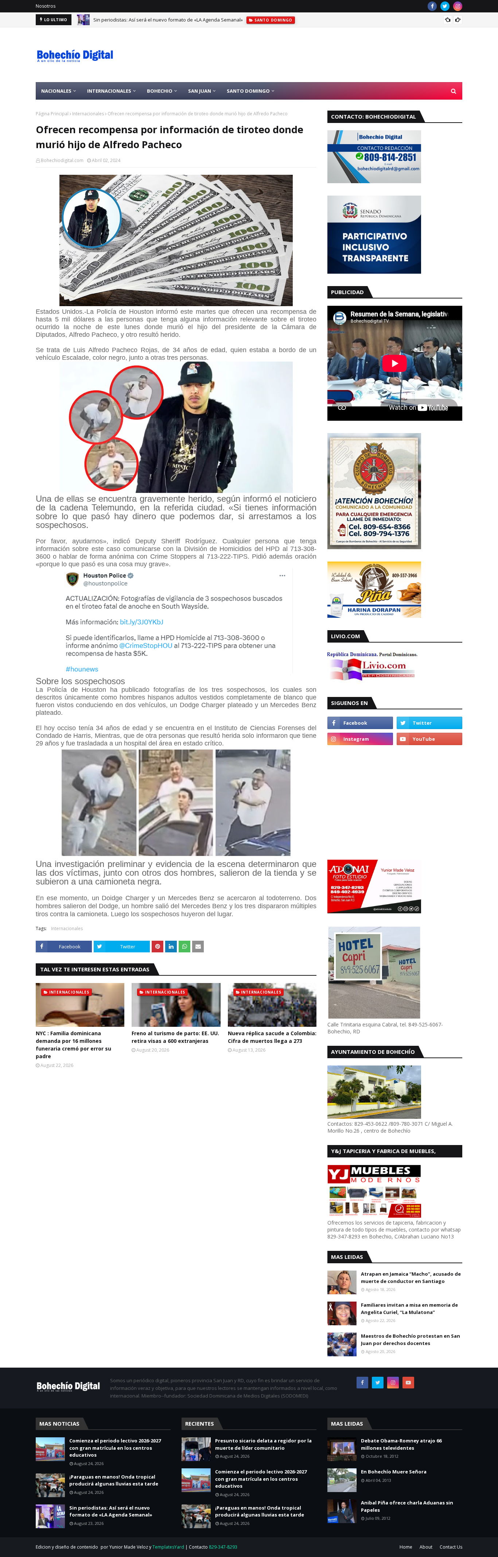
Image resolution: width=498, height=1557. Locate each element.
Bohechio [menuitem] (159, 91)
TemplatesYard (168, 1547)
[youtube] (429, 739)
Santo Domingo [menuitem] (248, 91)
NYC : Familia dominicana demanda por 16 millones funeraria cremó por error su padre (73, 1045)
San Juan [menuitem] (199, 91)
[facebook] (432, 6)
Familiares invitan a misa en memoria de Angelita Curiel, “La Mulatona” (409, 1308)
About (426, 1547)
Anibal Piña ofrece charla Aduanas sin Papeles (407, 1506)
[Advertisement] (329, 54)
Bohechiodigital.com (62, 160)
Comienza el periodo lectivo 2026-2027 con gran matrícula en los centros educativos (115, 1447)
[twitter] (445, 6)
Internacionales (88, 114)
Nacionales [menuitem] (56, 91)
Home (406, 1547)
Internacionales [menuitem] (109, 91)
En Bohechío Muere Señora (394, 1471)
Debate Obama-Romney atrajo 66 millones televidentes (401, 1444)
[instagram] (457, 6)
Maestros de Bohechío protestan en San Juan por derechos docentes (410, 1339)
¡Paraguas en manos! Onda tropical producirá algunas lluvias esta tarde (113, 1480)
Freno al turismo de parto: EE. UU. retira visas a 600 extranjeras (175, 1037)
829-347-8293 (223, 1547)
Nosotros (45, 6)
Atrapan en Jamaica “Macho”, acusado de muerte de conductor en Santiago (411, 1277)
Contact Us (451, 1547)
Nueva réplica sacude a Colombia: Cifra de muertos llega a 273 (272, 1037)
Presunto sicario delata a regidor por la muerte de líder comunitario (263, 1444)
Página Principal (52, 114)
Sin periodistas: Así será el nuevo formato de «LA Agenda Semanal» (168, 19)
